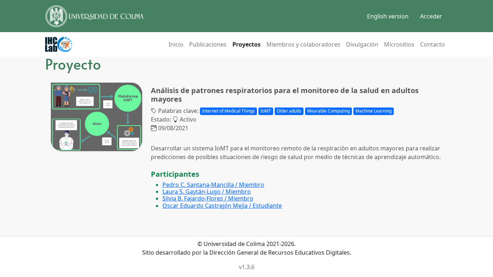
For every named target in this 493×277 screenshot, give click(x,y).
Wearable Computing (328, 111)
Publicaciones (208, 44)
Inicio (176, 44)
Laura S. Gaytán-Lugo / (206, 191)
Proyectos (246, 44)
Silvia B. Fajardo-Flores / (207, 198)
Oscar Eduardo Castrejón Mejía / (222, 206)
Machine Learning (373, 111)
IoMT (266, 111)
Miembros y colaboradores (303, 44)
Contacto (432, 44)
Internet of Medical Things (228, 111)
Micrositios (399, 44)
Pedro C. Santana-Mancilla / (213, 185)
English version (388, 16)
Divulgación (362, 44)
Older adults (289, 111)
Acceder (431, 16)
